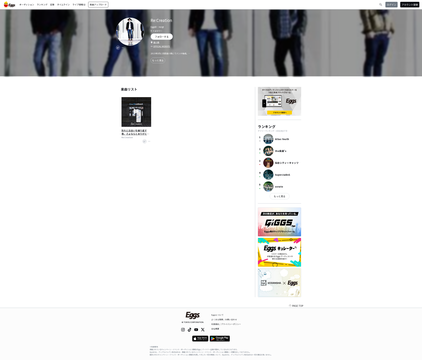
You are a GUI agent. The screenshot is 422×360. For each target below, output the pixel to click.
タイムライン (63, 4)
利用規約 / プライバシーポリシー (226, 324)
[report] (123, 48)
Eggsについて (217, 314)
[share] (118, 48)
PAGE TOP (297, 305)
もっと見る (158, 60)
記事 (52, 4)
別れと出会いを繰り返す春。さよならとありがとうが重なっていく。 (135, 132)
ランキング (42, 4)
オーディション (26, 4)
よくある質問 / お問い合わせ (224, 319)
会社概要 (215, 328)
